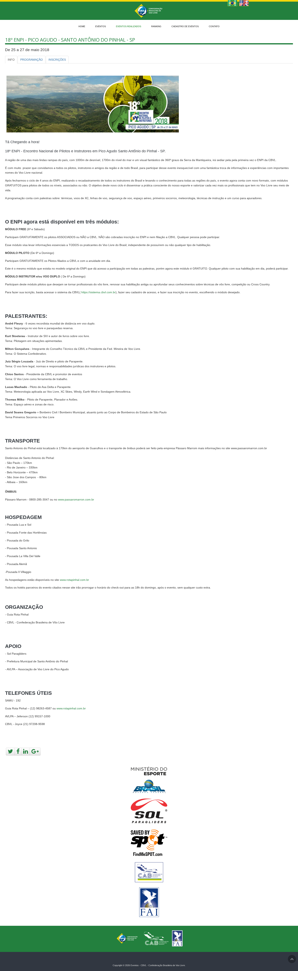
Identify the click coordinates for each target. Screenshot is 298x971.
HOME (81, 26)
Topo (292, 959)
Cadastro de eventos (185, 26)
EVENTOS (100, 26)
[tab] (11, 59)
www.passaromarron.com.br (76, 499)
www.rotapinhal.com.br (74, 579)
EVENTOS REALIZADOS (128, 26)
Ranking (156, 26)
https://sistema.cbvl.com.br (98, 292)
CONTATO (214, 26)
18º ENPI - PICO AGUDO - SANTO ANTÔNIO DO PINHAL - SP (70, 39)
